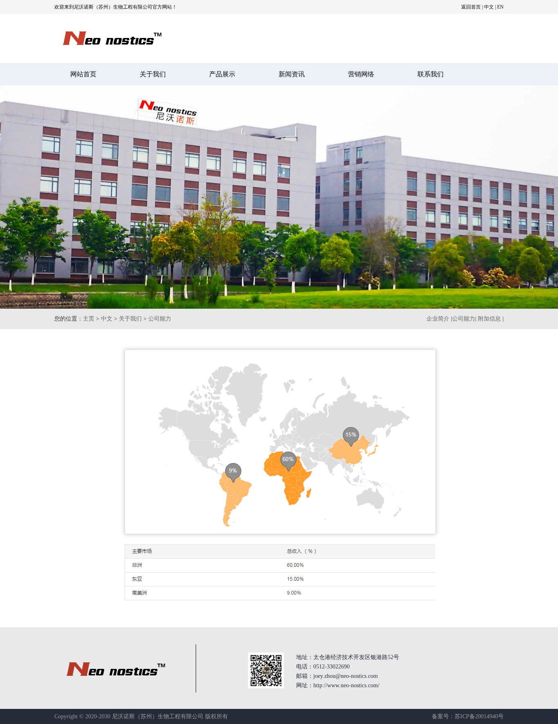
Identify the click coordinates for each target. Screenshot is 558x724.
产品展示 (222, 74)
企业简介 (437, 319)
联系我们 (430, 74)
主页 (88, 319)
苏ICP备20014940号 (479, 716)
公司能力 (159, 319)
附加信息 (489, 319)
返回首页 (471, 7)
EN (500, 7)
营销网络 (361, 74)
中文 (489, 7)
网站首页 (83, 74)
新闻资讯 (292, 74)
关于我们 (153, 74)
